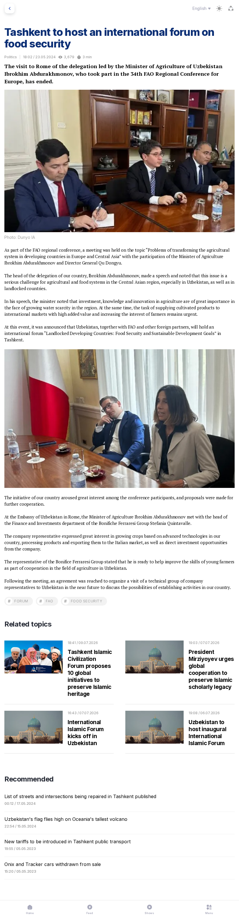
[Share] (230, 8)
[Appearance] (219, 8)
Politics (10, 57)
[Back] (10, 8)
